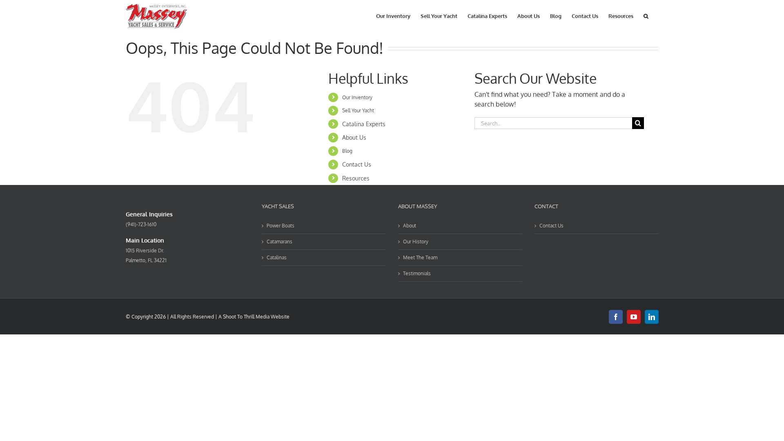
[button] (646, 15)
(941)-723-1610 (141, 224)
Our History (415, 241)
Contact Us (356, 164)
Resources (356, 178)
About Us (354, 137)
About (409, 226)
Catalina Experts (363, 123)
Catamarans (279, 241)
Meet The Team (420, 257)
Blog (347, 151)
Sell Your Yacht (358, 110)
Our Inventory (357, 97)
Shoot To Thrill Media (246, 317)
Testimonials (417, 273)
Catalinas (277, 257)
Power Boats (280, 226)
